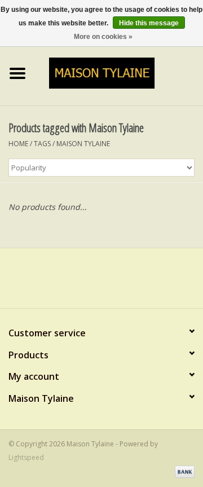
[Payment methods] (183, 471)
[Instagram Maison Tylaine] (122, 282)
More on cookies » (103, 37)
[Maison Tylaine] (119, 72)
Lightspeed (26, 457)
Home (18, 143)
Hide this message (149, 23)
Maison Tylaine (83, 143)
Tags (42, 143)
